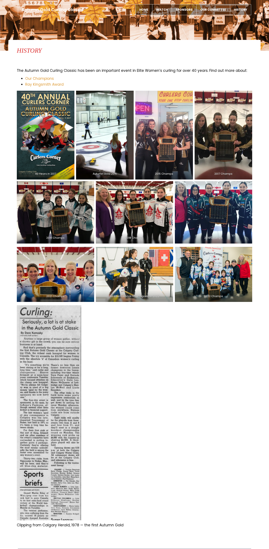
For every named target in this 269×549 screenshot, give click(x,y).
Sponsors (184, 10)
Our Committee (213, 10)
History (240, 10)
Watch (162, 10)
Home (143, 10)
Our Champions (39, 78)
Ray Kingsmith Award (44, 84)
